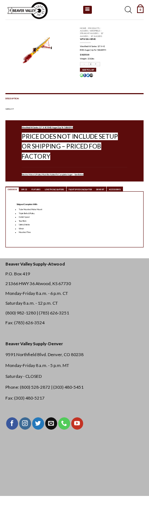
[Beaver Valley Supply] (41, 10)
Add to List (88, 69)
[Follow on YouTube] (77, 423)
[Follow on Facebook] (12, 423)
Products (93, 28)
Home (83, 28)
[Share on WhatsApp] (81, 75)
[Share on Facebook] (84, 75)
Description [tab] (12, 98)
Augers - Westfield (90, 30)
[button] (140, 9)
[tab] (12, 189)
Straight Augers (89, 33)
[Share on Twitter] (87, 75)
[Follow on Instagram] (25, 423)
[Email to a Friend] (91, 75)
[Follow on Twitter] (38, 423)
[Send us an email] (51, 423)
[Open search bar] (128, 9)
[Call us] (64, 423)
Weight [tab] (9, 109)
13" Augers (96, 36)
